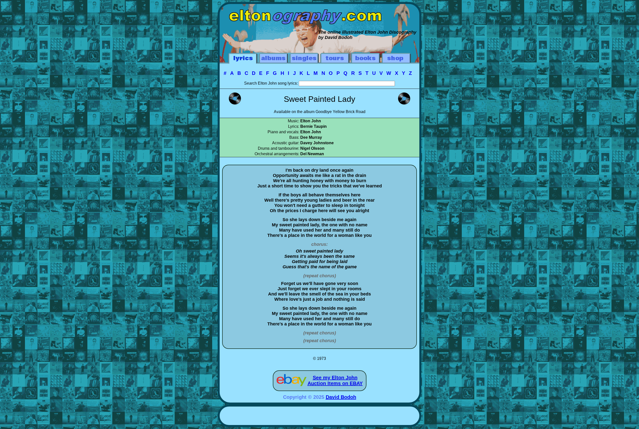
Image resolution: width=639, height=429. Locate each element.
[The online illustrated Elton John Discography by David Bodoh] (319, 6)
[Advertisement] (319, 416)
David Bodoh (341, 397)
